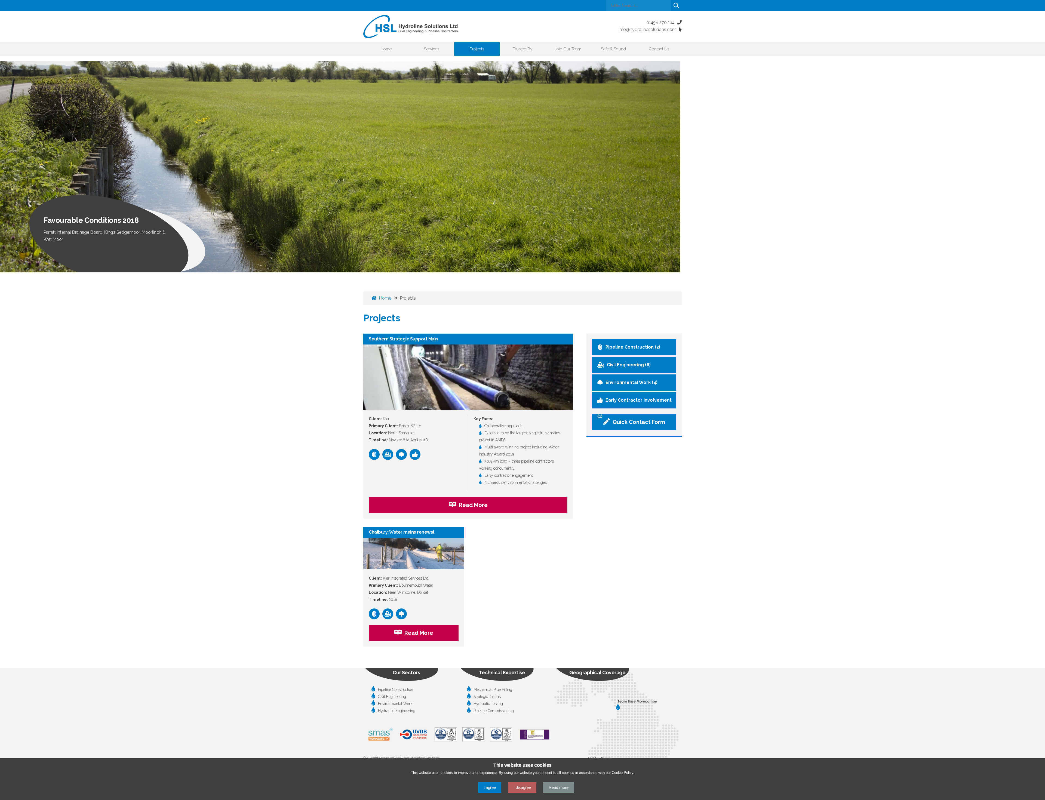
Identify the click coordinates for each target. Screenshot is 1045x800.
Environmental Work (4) (631, 382)
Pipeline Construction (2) (633, 347)
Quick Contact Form (639, 422)
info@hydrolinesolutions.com (647, 29)
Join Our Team (568, 49)
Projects (477, 49)
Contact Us (659, 49)
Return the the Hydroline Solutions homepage (410, 26)
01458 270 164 (660, 22)
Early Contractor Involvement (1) (634, 403)
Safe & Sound (613, 49)
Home (386, 49)
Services (431, 49)
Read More (473, 505)
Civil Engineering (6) (629, 364)
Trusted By (522, 49)
